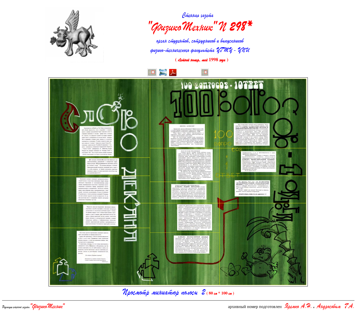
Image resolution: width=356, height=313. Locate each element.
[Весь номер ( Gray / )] (152, 73)
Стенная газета (200, 22)
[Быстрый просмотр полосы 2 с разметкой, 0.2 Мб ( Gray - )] (162, 73)
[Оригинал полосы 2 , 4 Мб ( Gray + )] (172, 73)
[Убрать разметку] (204, 73)
